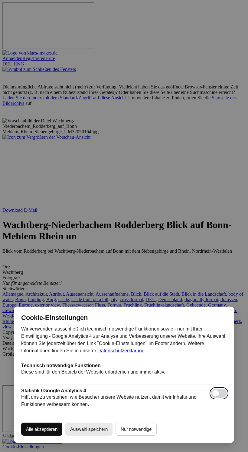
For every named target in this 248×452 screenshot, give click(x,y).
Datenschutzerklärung (121, 350)
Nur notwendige (136, 429)
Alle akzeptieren (41, 429)
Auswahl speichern (89, 429)
